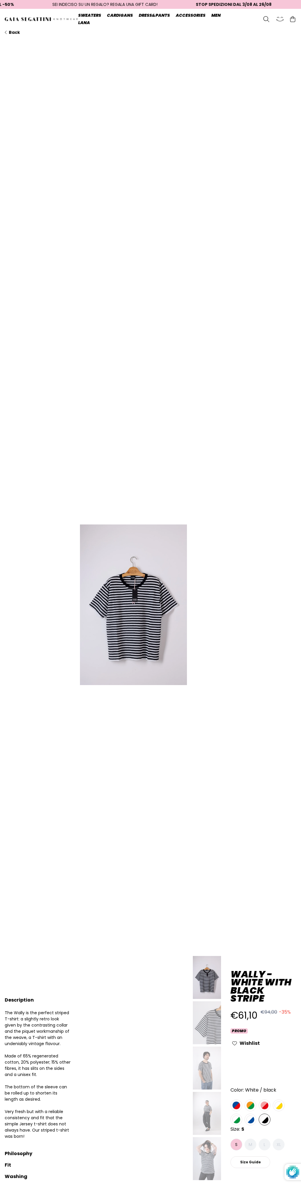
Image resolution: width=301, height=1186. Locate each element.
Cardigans (120, 15)
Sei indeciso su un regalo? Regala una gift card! (105, 4)
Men (216, 15)
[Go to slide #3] (207, 1068)
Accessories (190, 15)
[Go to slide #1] (207, 977)
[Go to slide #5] (207, 1158)
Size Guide (250, 1162)
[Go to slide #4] (207, 1113)
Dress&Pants (154, 15)
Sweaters (89, 15)
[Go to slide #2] (207, 1022)
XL (279, 1144)
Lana (84, 23)
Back (14, 32)
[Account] (279, 19)
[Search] (266, 19)
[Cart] (292, 19)
